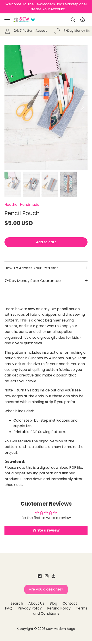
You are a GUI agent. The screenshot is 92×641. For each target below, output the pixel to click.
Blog (53, 603)
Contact (70, 603)
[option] (46, 107)
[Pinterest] (53, 576)
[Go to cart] (82, 19)
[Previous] (10, 107)
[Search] (73, 19)
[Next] (82, 107)
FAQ (8, 608)
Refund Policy (59, 608)
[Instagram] (46, 576)
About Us (36, 603)
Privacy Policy (30, 608)
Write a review (46, 530)
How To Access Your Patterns (31, 268)
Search (16, 603)
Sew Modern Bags (60, 628)
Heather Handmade (21, 204)
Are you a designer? (46, 589)
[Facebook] (40, 576)
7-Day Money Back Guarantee (32, 280)
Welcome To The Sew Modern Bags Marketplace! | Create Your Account (46, 6)
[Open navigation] (7, 19)
